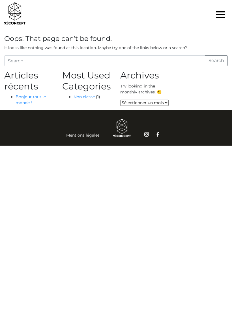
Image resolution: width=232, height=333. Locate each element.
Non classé (84, 96)
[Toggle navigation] (220, 15)
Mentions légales (83, 135)
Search (216, 60)
